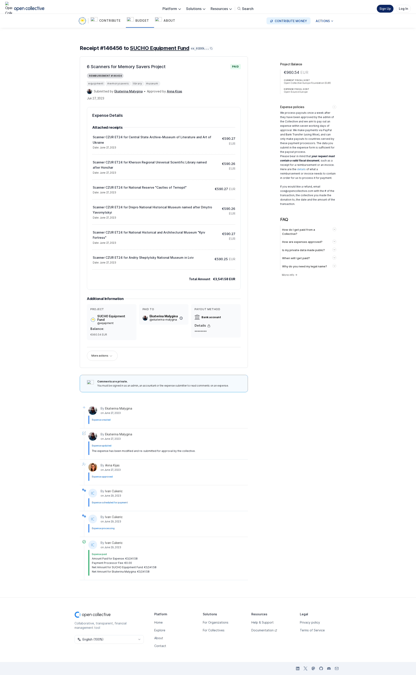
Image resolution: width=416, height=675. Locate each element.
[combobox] (109, 639)
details (301, 169)
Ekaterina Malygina (118, 408)
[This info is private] (208, 325)
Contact (160, 646)
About (158, 638)
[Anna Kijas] (92, 467)
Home (158, 622)
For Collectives (213, 630)
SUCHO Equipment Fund (159, 48)
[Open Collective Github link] (321, 668)
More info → (289, 275)
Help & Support (262, 622)
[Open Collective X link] (305, 668)
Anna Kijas (112, 465)
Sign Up (385, 8)
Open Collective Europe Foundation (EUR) (307, 82)
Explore (159, 630)
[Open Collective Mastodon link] (313, 668)
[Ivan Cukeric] (92, 493)
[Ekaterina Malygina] (89, 91)
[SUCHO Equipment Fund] (83, 20)
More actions (99, 355)
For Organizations (215, 622)
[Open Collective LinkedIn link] (298, 668)
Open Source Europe (296, 91)
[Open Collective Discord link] (329, 668)
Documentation (262, 630)
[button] (108, 21)
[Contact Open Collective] (337, 668)
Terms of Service (312, 630)
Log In (403, 8)
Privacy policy (310, 622)
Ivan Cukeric (114, 491)
